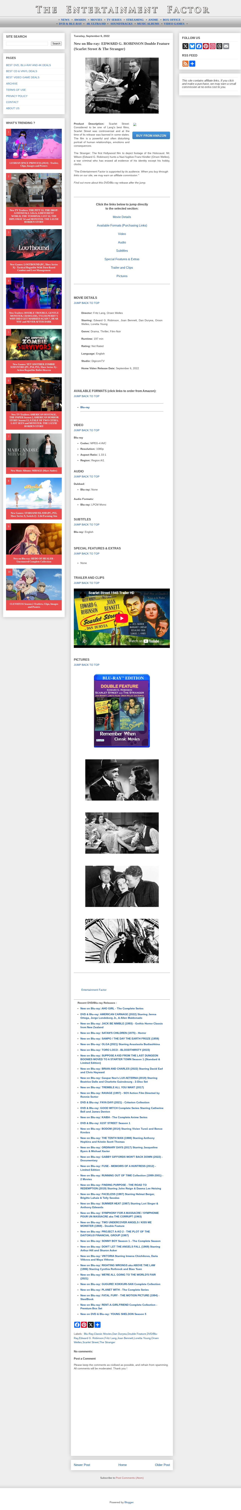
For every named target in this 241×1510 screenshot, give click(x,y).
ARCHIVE (12, 83)
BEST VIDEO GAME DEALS (22, 77)
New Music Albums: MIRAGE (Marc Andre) (34, 470)
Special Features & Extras (121, 259)
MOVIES (96, 19)
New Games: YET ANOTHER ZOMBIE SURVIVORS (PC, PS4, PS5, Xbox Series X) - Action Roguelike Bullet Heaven (33, 367)
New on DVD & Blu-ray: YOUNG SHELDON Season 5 (113, 1314)
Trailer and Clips (122, 267)
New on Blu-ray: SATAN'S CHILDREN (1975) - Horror (113, 1032)
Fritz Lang (110, 1338)
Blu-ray (85, 407)
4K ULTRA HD (96, 23)
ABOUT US (12, 108)
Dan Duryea (119, 1333)
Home (122, 1465)
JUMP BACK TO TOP (86, 302)
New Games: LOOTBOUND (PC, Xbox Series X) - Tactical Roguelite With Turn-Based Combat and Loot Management (34, 267)
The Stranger (107, 1342)
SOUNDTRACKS (121, 23)
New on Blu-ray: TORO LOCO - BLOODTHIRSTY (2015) (115, 1049)
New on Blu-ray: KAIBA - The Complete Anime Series (113, 1117)
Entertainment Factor (94, 989)
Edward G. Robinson (91, 1338)
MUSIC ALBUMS (148, 23)
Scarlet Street (90, 1342)
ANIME (153, 19)
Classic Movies (103, 1333)
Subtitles (122, 250)
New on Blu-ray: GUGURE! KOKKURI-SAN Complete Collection (120, 1284)
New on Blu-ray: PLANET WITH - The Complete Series (114, 1289)
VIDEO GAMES (174, 23)
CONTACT (12, 102)
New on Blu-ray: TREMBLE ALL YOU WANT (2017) (112, 1087)
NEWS (65, 19)
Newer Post (82, 1465)
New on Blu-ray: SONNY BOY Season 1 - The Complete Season (120, 1240)
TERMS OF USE (16, 89)
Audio (122, 242)
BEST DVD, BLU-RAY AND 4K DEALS (28, 65)
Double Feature (136, 1333)
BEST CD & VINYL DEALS (21, 71)
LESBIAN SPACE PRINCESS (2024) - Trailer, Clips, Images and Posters (34, 164)
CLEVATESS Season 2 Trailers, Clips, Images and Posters (34, 605)
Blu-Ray (88, 1333)
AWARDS (80, 19)
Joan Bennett (125, 1338)
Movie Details (122, 217)
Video (122, 234)
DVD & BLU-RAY (70, 23)
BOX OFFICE (172, 19)
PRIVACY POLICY (16, 96)
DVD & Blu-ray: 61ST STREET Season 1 (105, 1123)
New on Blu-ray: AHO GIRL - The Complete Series (111, 1008)
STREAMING (135, 19)
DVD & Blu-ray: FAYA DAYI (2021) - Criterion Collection (114, 1102)
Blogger (128, 1502)
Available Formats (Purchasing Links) (122, 225)
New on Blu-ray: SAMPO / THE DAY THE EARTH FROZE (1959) (119, 1038)
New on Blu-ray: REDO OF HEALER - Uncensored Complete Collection (33, 560)
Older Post (162, 1465)
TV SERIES (114, 19)
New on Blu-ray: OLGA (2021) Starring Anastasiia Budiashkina (120, 1044)
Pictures (122, 276)
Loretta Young (142, 1338)
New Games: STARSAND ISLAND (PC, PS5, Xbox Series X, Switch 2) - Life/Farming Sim (34, 514)
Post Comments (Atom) (130, 1477)
